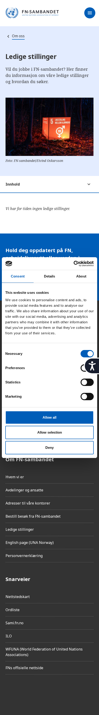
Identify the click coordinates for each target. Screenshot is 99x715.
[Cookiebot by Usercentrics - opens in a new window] (73, 264)
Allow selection (49, 432)
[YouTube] (60, 691)
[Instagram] (22, 691)
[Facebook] (9, 691)
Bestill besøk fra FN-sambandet (33, 516)
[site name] (32, 13)
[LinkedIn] (35, 691)
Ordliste (13, 609)
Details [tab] (49, 276)
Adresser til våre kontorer (28, 503)
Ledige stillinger (20, 529)
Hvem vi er (15, 476)
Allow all (49, 417)
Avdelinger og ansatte (24, 490)
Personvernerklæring (24, 555)
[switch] (87, 382)
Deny (49, 447)
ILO (9, 636)
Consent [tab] (18, 276)
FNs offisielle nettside (24, 667)
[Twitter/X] (48, 691)
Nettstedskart (18, 596)
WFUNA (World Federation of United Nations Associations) (44, 652)
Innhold (13, 184)
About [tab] (81, 276)
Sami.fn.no (14, 622)
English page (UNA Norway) (30, 542)
